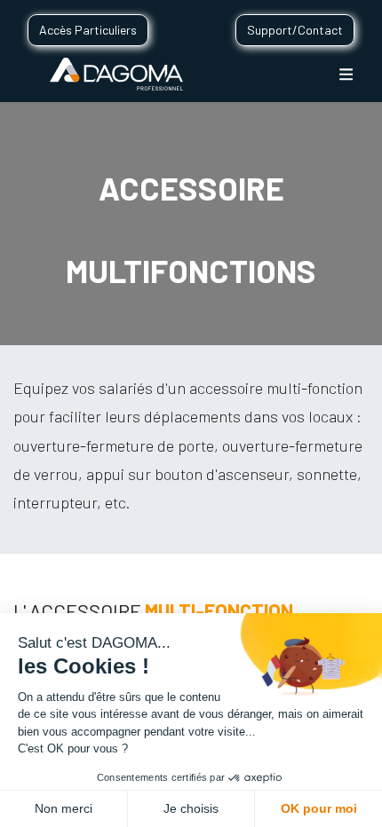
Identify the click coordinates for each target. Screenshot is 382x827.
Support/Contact (295, 29)
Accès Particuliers (88, 29)
